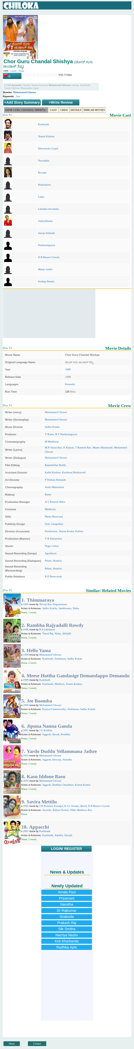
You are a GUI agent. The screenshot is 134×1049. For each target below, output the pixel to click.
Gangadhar (57, 523)
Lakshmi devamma (48, 208)
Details (76, 110)
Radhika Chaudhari (62, 784)
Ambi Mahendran (54, 487)
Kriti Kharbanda (67, 941)
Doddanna (60, 658)
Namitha (66, 904)
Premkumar (51, 531)
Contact (37, 1043)
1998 (68, 369)
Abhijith (66, 633)
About (12, 1043)
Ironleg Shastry (46, 281)
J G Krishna (45, 730)
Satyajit (68, 835)
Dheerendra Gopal (48, 148)
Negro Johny (52, 546)
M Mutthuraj (51, 441)
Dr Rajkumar (66, 910)
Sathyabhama (45, 221)
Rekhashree (44, 184)
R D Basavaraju (53, 576)
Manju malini (45, 269)
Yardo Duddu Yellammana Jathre (62, 751)
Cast (53, 110)
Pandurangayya (46, 245)
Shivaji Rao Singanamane (53, 604)
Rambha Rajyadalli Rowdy (55, 625)
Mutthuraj (50, 509)
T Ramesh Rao (83, 447)
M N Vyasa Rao (53, 447)
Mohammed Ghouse (24, 92)
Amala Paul (67, 892)
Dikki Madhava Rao (81, 810)
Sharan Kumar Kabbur (71, 531)
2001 (26, 730)
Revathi (42, 172)
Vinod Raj (47, 633)
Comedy (13, 71)
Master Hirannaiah (103, 447)
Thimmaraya (40, 600)
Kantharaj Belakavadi (73, 472)
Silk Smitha (66, 929)
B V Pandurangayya (66, 434)
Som (47, 523)
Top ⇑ (7, 114)
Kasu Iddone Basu (46, 776)
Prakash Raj (66, 923)
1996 (26, 629)
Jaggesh (46, 734)
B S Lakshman (47, 629)
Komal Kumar (82, 784)
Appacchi (39, 827)
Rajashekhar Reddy (55, 465)
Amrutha (67, 759)
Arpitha (59, 835)
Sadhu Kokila (52, 426)
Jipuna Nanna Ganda (49, 726)
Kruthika (65, 734)
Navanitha (43, 160)
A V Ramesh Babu (55, 501)
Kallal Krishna (53, 472)
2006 (26, 806)
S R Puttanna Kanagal (51, 806)
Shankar (57, 560)
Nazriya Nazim (66, 935)
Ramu (48, 494)
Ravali (55, 734)
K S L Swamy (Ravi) (75, 806)
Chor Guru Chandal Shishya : (26, 110)
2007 (26, 831)
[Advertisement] (49, 313)
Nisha (76, 608)
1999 (26, 679)
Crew (64, 110)
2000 (26, 604)
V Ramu (49, 434)
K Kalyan (68, 447)
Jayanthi (46, 810)
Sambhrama (64, 608)
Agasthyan (51, 553)
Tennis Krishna (46, 136)
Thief (18, 96)
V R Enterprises (53, 538)
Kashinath (43, 124)
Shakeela (66, 917)
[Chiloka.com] (21, 5)
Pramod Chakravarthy (54, 709)
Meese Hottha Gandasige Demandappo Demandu (78, 675)
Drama (21, 71)
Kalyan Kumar (61, 810)
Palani (48, 560)
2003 (26, 755)
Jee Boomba (39, 701)
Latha (41, 196)
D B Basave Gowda (48, 257)
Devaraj (56, 759)
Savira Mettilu (42, 801)
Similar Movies (94, 110)
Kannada (70, 384)
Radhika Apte (66, 947)
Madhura (59, 684)
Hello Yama (39, 650)
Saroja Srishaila (46, 233)
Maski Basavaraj (54, 516)
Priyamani (66, 898)
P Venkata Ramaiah (55, 479)
